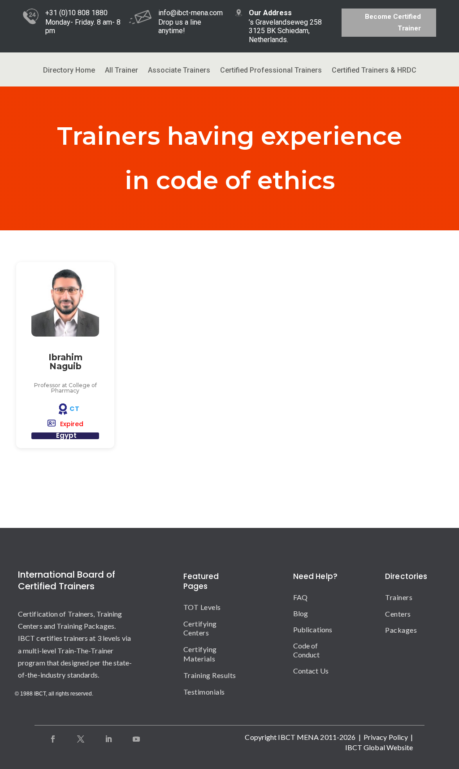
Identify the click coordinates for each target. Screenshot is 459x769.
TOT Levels (202, 607)
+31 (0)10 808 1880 (76, 13)
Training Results (209, 675)
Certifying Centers (200, 628)
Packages (401, 630)
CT (74, 408)
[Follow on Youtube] (136, 739)
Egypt (66, 435)
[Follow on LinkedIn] (108, 739)
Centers (398, 613)
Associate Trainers (179, 70)
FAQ (300, 597)
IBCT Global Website (379, 747)
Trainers (398, 597)
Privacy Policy (386, 737)
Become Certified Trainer (393, 22)
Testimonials (204, 691)
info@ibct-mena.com (190, 13)
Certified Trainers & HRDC (374, 70)
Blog (300, 613)
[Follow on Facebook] (53, 739)
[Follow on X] (81, 739)
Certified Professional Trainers (271, 70)
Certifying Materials (200, 654)
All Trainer (121, 70)
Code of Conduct (306, 650)
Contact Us (311, 670)
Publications (312, 629)
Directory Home (69, 70)
